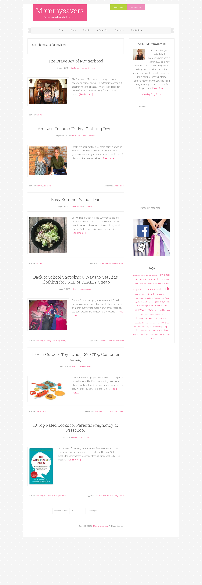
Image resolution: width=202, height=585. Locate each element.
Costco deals (155, 290)
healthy (156, 310)
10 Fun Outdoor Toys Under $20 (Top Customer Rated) (76, 357)
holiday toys (159, 314)
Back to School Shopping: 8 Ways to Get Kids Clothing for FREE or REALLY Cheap (75, 279)
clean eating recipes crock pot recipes (156, 283)
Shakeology (158, 327)
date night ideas (153, 294)
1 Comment (89, 207)
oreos (143, 327)
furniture (141, 302)
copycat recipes (142, 289)
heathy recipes (149, 314)
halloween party (159, 305)
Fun (45, 496)
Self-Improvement (59, 496)
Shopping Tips (49, 341)
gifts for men (149, 302)
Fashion (39, 186)
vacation (102, 411)
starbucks (144, 330)
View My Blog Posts (151, 94)
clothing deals (108, 341)
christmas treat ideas (152, 279)
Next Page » (92, 511)
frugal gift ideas (118, 411)
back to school (118, 341)
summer (115, 263)
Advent (156, 275)
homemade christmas (150, 318)
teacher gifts (137, 334)
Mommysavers (60, 10)
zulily (152, 338)
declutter (165, 294)
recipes (121, 263)
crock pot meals (140, 294)
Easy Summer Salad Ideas (75, 199)
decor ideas (138, 298)
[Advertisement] (151, 158)
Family (63, 341)
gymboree (166, 302)
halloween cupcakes (144, 306)
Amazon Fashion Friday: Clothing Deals (76, 128)
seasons (108, 263)
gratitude (158, 302)
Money (58, 341)
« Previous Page (61, 511)
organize (149, 327)
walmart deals (165, 334)
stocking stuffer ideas (158, 330)
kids (100, 341)
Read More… (158, 88)
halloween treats (143, 309)
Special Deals (47, 186)
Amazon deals (119, 186)
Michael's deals (155, 323)
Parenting (39, 115)
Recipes (39, 263)
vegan (157, 334)
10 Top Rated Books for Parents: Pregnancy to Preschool (75, 427)
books (109, 496)
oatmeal (164, 323)
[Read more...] (86, 94)
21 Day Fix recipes (139, 275)
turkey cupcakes (148, 334)
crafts (165, 288)
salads (102, 263)
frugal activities (159, 298)
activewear (150, 275)
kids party (145, 323)
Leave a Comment (88, 68)
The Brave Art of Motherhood (75, 61)
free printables (148, 298)
